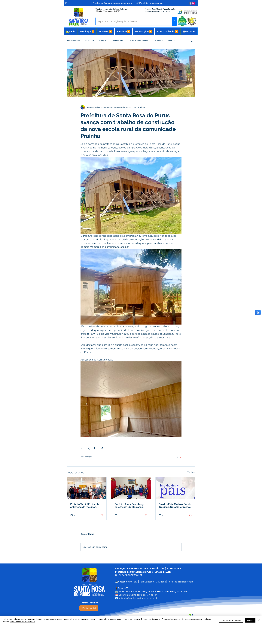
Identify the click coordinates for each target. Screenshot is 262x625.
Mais (170, 41)
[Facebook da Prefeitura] (190, 3)
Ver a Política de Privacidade (22, 621)
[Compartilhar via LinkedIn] (95, 448)
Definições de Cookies (231, 620)
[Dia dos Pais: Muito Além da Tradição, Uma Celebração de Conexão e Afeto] (175, 488)
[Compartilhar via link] (102, 448)
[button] (87, 31)
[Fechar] (258, 620)
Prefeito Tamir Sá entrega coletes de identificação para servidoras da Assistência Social (129, 505)
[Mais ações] (179, 107)
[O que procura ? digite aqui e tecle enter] (174, 21)
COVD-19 (89, 41)
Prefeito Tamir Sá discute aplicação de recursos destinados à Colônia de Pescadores (85, 505)
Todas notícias (73, 41)
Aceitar (250, 620)
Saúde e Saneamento (138, 41)
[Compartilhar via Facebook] (82, 448)
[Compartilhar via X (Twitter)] (88, 448)
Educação (158, 41)
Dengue (102, 41)
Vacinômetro (117, 41)
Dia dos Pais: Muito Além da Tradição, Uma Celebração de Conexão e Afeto (175, 505)
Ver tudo (191, 472)
